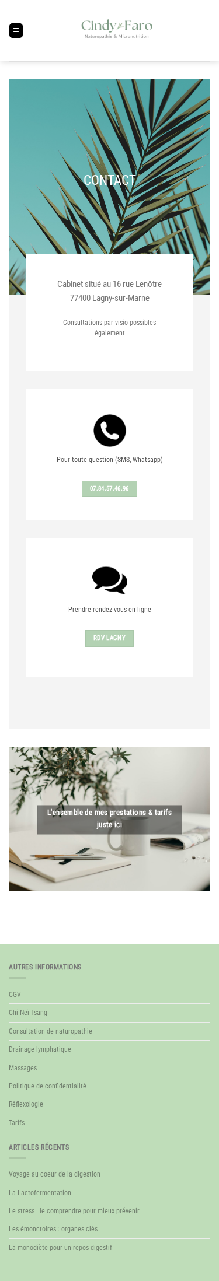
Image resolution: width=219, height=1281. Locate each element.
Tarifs (17, 1123)
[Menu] (16, 30)
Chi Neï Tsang (28, 1013)
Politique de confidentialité (47, 1086)
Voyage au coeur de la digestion (54, 1174)
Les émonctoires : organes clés (53, 1229)
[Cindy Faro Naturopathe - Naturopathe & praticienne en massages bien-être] (116, 30)
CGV (15, 995)
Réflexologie (26, 1104)
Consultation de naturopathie (50, 1031)
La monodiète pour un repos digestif (60, 1248)
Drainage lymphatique (40, 1049)
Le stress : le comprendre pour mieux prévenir (74, 1211)
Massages (23, 1068)
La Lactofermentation (40, 1193)
